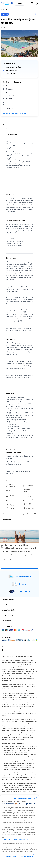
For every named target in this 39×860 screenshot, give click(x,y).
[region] (19, 827)
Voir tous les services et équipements (14, 113)
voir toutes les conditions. (25, 656)
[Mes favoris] (32, 3)
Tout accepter (27, 856)
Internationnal (6, 605)
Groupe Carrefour (7, 615)
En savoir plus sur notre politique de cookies (15, 839)
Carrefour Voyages (8, 599)
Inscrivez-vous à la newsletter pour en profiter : (16, 555)
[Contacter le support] (37, 3)
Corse (5, 9)
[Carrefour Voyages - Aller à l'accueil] (7, 3)
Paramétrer (11, 856)
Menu (20, 3)
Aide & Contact (7, 620)
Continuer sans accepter (24, 798)
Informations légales (8, 610)
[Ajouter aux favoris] (36, 14)
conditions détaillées (18, 739)
